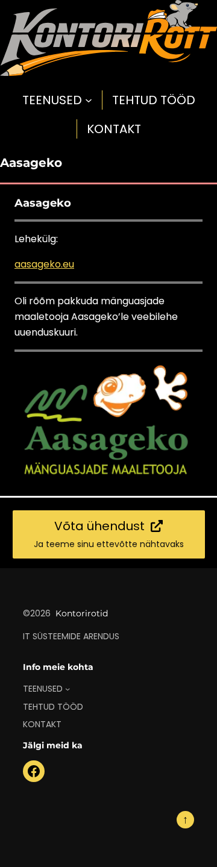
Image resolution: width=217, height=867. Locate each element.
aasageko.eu (44, 264)
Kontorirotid (81, 613)
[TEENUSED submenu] (88, 100)
